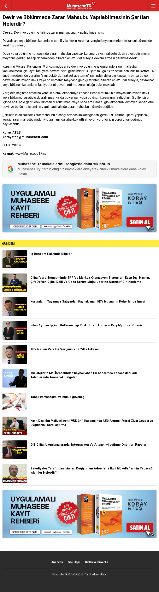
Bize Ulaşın (73, 562)
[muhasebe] (80, 9)
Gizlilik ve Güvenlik (96, 562)
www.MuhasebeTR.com (32, 154)
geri (5, 5)
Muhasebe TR (60, 574)
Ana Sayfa (57, 562)
